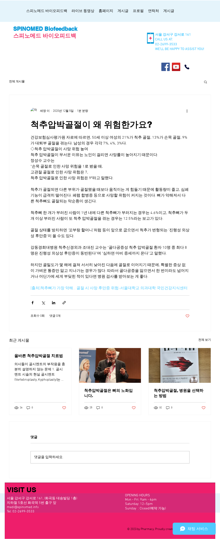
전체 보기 (204, 340)
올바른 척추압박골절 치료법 (38, 355)
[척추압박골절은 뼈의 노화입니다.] (110, 365)
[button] (205, 81)
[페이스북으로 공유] (33, 303)
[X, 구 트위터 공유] (43, 303)
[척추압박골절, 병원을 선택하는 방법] (180, 365)
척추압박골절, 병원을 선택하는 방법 (178, 393)
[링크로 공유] (64, 303)
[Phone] (187, 67)
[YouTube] (176, 67)
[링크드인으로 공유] (54, 303)
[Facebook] (165, 67)
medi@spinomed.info (23, 507)
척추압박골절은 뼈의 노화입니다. (108, 393)
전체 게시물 (17, 81)
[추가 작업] (186, 111)
